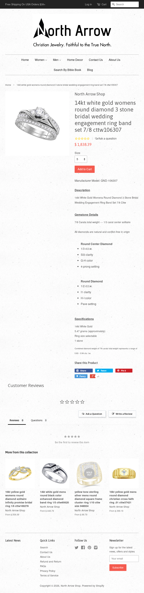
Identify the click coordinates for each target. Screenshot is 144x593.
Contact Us (96, 60)
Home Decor (75, 60)
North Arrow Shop (71, 585)
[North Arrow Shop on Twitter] (76, 548)
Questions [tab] (36, 420)
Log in (88, 4)
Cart (104, 4)
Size (77, 153)
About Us (114, 60)
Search (44, 547)
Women (40, 60)
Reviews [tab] (14, 420)
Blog (90, 70)
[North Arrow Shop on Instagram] (96, 548)
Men (56, 60)
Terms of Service (49, 575)
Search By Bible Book (67, 70)
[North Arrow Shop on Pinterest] (89, 548)
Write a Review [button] (124, 413)
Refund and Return (50, 561)
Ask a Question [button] (94, 413)
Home (25, 60)
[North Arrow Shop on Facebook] (83, 548)
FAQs (43, 566)
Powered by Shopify (93, 585)
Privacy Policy (47, 571)
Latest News (13, 540)
